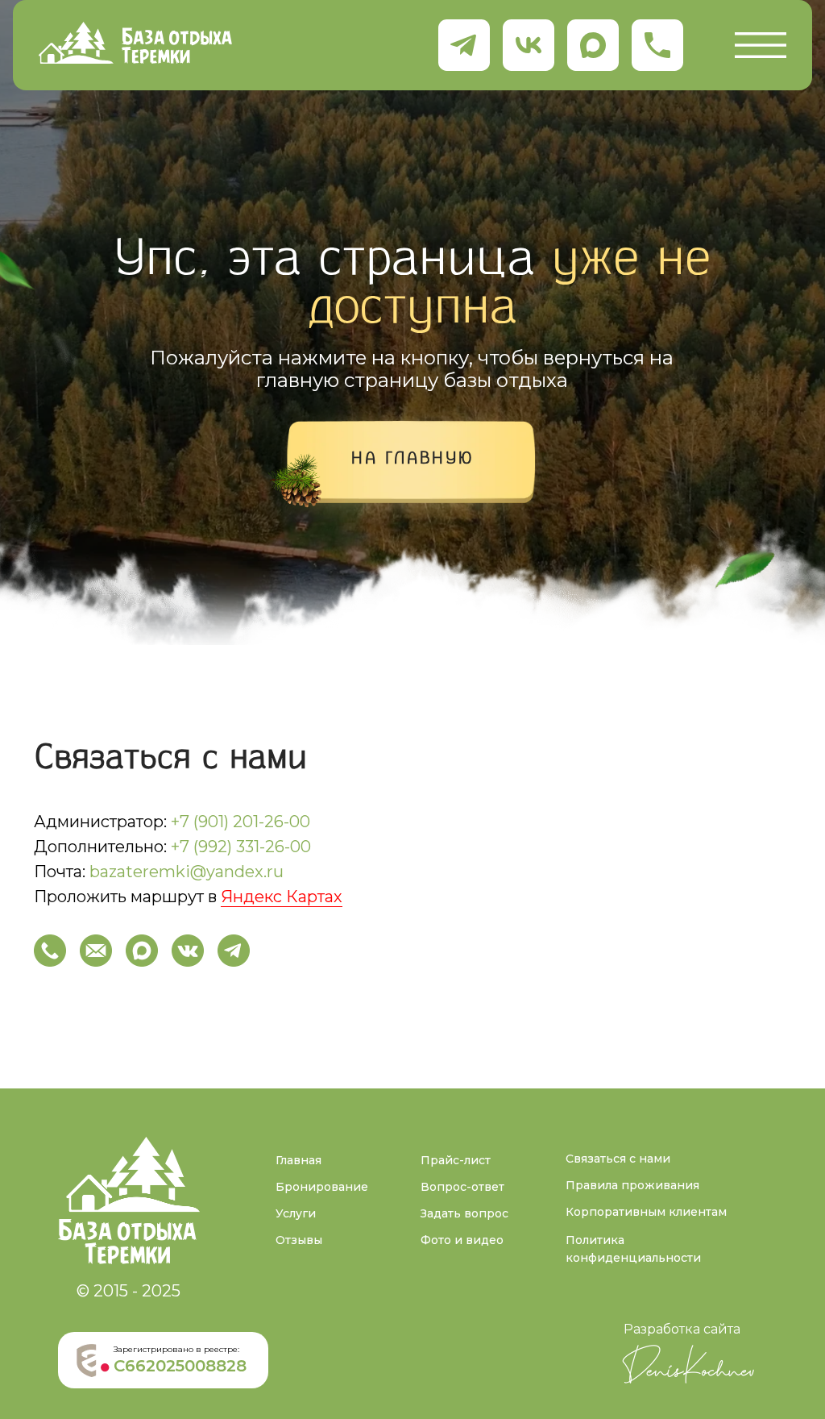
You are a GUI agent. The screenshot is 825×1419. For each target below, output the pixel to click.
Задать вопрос (464, 1213)
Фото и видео (462, 1240)
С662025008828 (180, 1365)
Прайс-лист (456, 1160)
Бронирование (322, 1187)
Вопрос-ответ (462, 1187)
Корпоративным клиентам (646, 1212)
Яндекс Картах (281, 896)
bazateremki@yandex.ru (186, 871)
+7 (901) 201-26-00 (240, 821)
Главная (298, 1160)
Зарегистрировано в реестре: (176, 1349)
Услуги (296, 1213)
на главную (413, 460)
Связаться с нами (618, 1158)
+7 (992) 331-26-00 (241, 846)
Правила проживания (632, 1185)
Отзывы (299, 1240)
